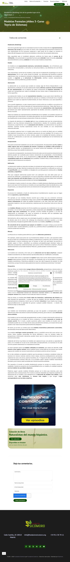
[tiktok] (40, 546)
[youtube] (43, 546)
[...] (13, 15)
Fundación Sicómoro (19, 556)
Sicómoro (60, 556)
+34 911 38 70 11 (57, 535)
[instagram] (29, 546)
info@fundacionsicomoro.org (35, 535)
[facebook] (26, 546)
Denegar (35, 285)
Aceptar (23, 285)
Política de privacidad (36, 289)
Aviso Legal (44, 289)
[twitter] (33, 546)
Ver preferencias (46, 285)
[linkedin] (36, 546)
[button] (51, 273)
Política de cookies (27, 289)
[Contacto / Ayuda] (67, 4)
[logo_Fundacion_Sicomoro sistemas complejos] (7, 2)
